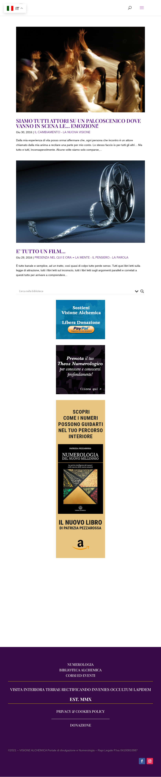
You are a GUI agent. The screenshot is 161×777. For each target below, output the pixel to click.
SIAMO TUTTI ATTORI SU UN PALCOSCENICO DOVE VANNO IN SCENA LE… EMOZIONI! (78, 123)
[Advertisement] (80, 604)
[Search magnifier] (142, 291)
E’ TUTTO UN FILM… (40, 251)
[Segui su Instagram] (150, 761)
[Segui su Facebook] (142, 761)
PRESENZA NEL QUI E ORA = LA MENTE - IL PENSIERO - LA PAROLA (81, 257)
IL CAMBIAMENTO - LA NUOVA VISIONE (62, 132)
